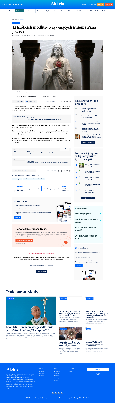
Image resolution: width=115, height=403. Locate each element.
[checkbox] (14, 212)
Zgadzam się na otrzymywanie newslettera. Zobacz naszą (33, 213)
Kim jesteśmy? (43, 398)
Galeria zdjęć (64, 148)
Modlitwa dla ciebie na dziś (86, 237)
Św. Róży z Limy (63, 7)
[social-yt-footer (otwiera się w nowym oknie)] (53, 393)
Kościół (79, 11)
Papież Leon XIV (88, 11)
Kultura (63, 11)
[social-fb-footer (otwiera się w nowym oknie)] (56, 393)
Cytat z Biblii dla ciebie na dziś (86, 228)
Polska (104, 11)
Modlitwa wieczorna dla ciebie (86, 220)
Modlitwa (18, 11)
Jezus (88, 329)
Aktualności (71, 11)
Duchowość (40, 11)
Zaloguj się (93, 4)
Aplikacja (56, 373)
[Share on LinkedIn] (61, 101)
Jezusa (18, 125)
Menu (10, 11)
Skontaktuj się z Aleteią (76, 398)
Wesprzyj (108, 4)
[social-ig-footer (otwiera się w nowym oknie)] (62, 393)
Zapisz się (17, 217)
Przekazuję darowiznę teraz (23, 240)
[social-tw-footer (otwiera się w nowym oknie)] (59, 393)
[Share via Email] (67, 101)
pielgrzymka (90, 298)
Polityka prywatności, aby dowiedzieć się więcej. (87, 262)
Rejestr (99, 4)
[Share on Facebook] (58, 101)
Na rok (71, 371)
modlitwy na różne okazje (37, 179)
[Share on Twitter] (64, 101)
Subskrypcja (57, 375)
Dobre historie (30, 11)
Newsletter (57, 371)
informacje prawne (53, 398)
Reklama (56, 380)
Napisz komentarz (41, 271)
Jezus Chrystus (17, 179)
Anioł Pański (11, 298)
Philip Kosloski (40, 35)
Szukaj (21, 4)
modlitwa (26, 179)
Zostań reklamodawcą (64, 398)
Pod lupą (56, 11)
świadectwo (63, 329)
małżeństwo (64, 298)
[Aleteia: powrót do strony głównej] (57, 3)
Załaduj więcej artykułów (88, 142)
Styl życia (48, 11)
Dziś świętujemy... (83, 214)
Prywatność (86, 398)
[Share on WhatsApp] (70, 101)
